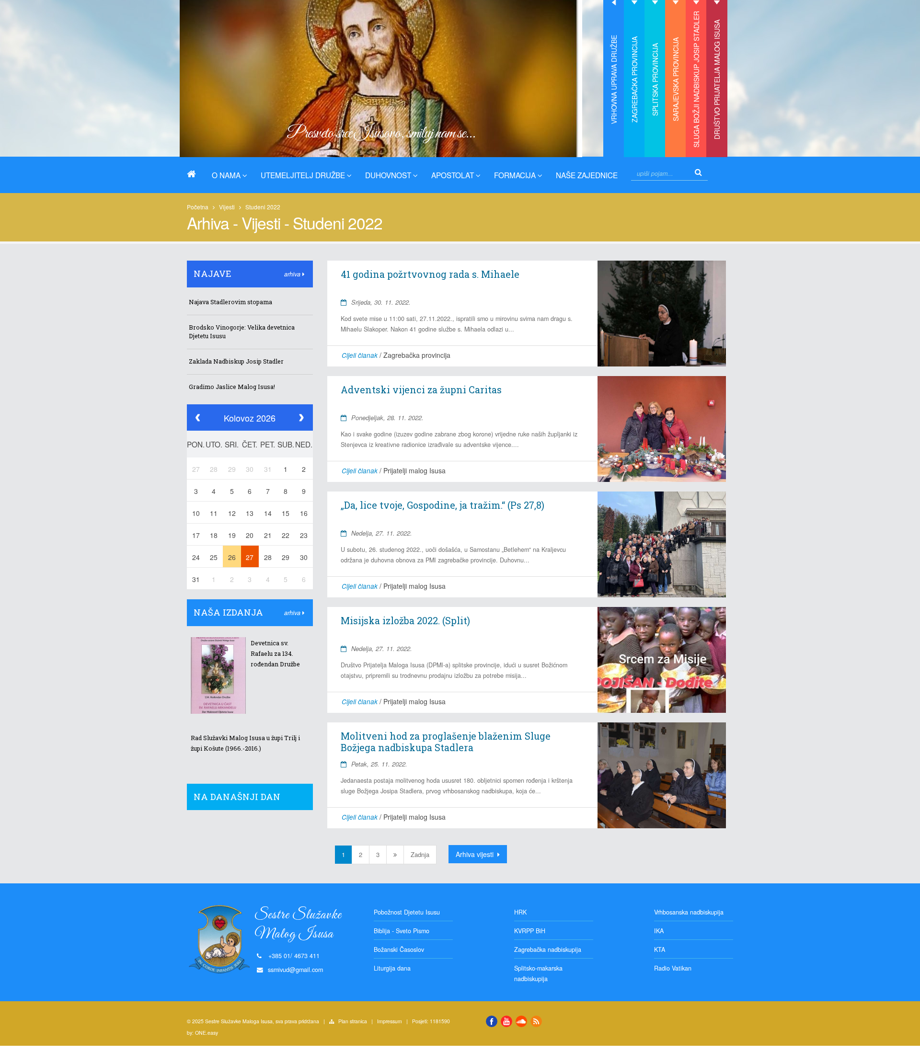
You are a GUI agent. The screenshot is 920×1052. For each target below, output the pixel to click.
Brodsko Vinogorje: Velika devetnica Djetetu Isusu (242, 331)
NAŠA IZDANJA (228, 612)
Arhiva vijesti (475, 854)
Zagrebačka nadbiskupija (547, 949)
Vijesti (227, 207)
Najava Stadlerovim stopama (230, 302)
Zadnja (420, 854)
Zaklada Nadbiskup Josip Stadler (236, 361)
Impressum (389, 1021)
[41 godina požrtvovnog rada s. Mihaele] (661, 313)
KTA (659, 949)
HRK (520, 912)
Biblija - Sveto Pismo (401, 930)
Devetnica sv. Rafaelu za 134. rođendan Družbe (275, 653)
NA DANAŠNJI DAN (237, 796)
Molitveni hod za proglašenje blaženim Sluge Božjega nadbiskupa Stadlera (446, 742)
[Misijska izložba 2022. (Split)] (661, 659)
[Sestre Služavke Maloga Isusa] (195, 174)
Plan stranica (352, 1021)
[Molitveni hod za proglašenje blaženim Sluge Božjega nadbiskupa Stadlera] (661, 775)
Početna (197, 207)
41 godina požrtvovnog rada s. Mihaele (430, 274)
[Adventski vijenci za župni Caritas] (661, 428)
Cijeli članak (360, 355)
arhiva (293, 274)
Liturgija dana (392, 968)
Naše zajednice (587, 175)
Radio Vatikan (672, 968)
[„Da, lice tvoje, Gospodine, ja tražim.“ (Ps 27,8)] (661, 544)
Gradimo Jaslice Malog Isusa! (232, 386)
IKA (659, 930)
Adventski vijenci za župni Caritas (421, 389)
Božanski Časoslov (399, 949)
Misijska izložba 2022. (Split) (405, 620)
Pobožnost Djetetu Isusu (407, 912)
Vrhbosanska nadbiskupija (689, 912)
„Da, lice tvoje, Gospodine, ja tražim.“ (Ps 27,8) (442, 505)
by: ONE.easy (202, 1032)
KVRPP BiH (529, 930)
